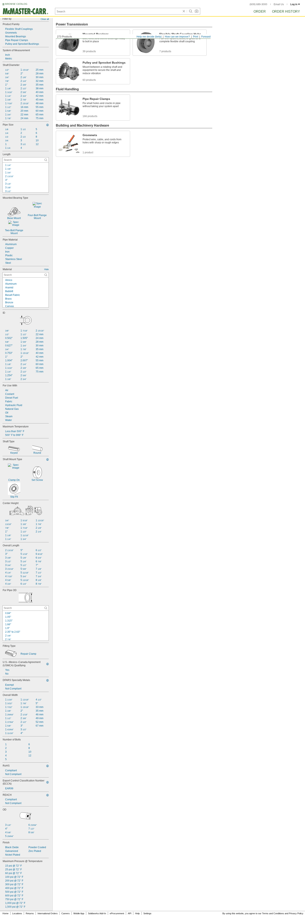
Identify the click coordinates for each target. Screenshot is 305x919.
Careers (65, 913)
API (129, 913)
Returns (30, 913)
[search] (46, 160)
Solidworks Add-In (97, 913)
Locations (17, 913)
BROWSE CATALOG (16, 4)
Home (5, 913)
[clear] (184, 11)
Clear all (45, 19)
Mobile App (78, 913)
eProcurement (117, 913)
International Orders (48, 913)
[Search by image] (196, 11)
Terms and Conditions (273, 913)
